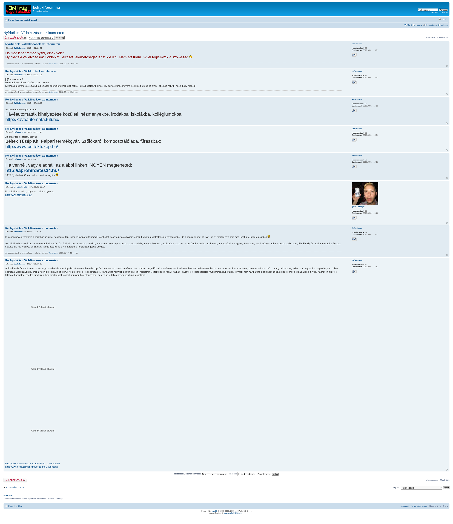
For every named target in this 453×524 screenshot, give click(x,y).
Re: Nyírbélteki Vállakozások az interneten (31, 71)
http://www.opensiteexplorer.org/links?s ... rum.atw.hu (32, 463)
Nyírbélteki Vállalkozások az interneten (34, 33)
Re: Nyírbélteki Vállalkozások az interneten (31, 99)
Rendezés (232, 474)
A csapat (405, 506)
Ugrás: (396, 487)
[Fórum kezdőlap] (18, 8)
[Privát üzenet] (354, 55)
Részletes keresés (439, 12)
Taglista (419, 25)
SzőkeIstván (19, 48)
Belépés (444, 25)
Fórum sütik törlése (419, 506)
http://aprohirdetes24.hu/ (32, 170)
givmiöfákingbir (20, 187)
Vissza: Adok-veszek (15, 487)
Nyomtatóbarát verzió (440, 19)
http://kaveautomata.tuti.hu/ (32, 119)
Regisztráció (431, 25)
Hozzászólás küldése (13, 37)
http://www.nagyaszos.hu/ (18, 195)
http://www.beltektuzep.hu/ (31, 146)
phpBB (214, 511)
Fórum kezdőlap (16, 20)
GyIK (409, 25)
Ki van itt (8, 495)
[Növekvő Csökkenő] (268, 474)
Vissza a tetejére (447, 66)
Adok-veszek (31, 20)
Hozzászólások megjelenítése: (187, 474)
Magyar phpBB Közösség (234, 513)
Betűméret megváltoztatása (445, 19)
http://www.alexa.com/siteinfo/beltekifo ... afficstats (31, 466)
